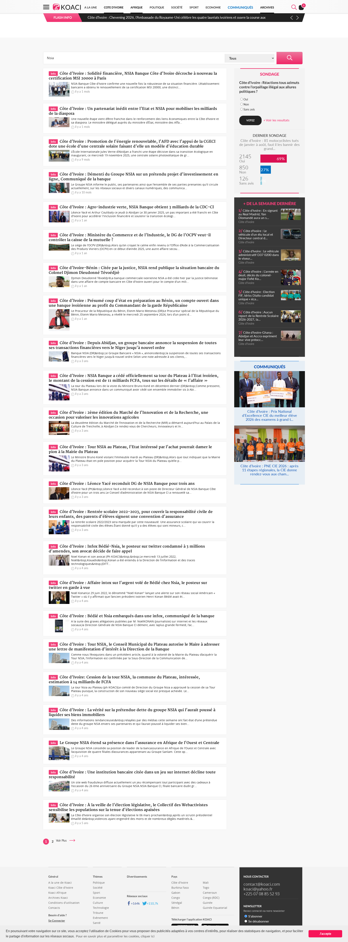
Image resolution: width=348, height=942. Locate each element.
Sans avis (249, 109)
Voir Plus (62, 840)
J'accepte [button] (325, 933)
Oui (245, 99)
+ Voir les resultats (276, 120)
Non (246, 104)
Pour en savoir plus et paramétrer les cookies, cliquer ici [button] (115, 936)
